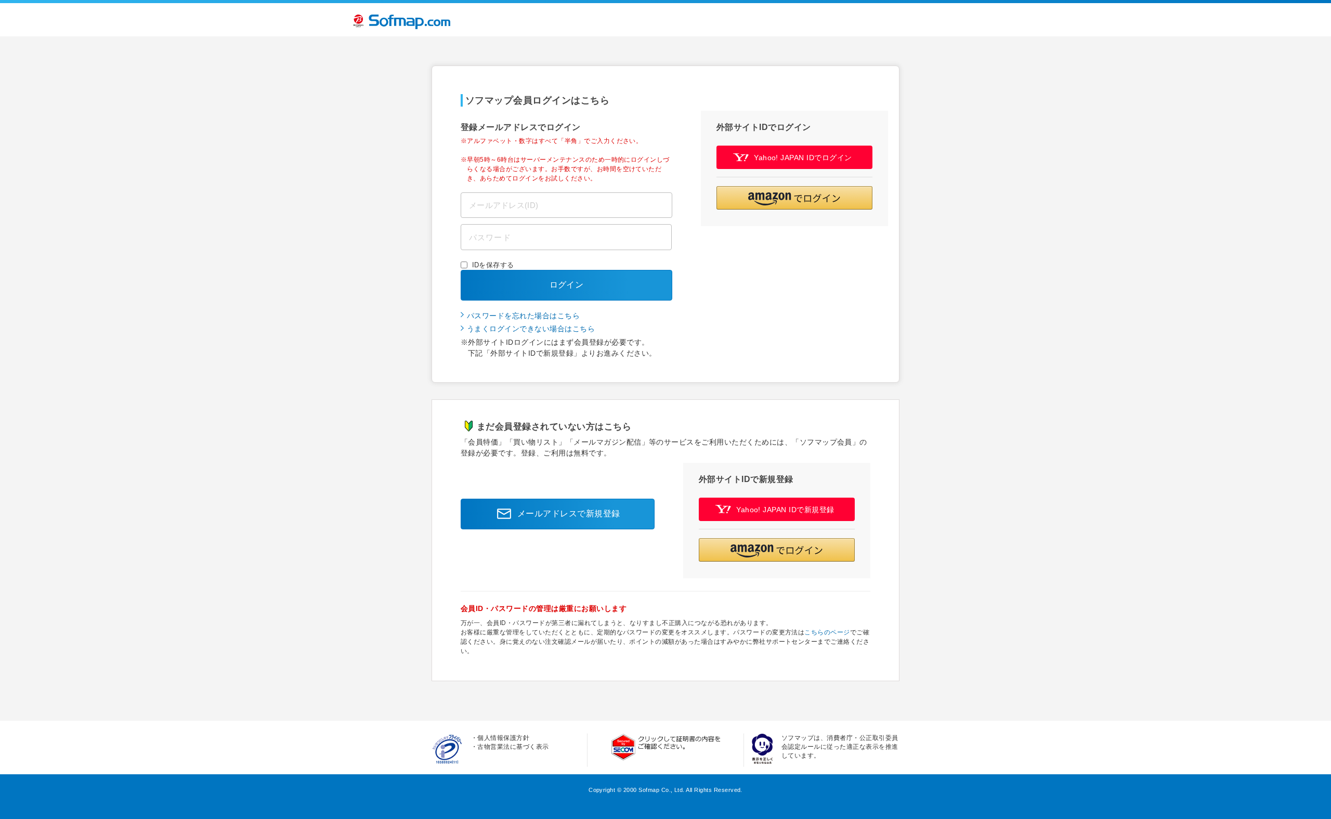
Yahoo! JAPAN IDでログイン (803, 157)
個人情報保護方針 (503, 738)
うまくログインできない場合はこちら (531, 328)
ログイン (567, 284)
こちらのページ (827, 632)
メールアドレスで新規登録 (568, 513)
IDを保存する (493, 265)
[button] (794, 198)
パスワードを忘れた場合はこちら (523, 315)
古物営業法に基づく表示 (513, 746)
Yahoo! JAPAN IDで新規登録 (785, 509)
